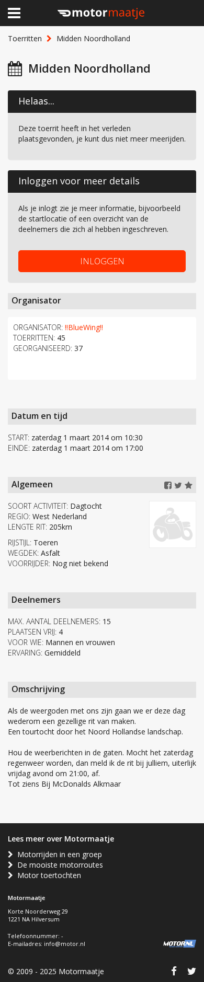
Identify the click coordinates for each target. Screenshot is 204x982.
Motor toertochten (47, 875)
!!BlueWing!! (84, 327)
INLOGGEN (102, 261)
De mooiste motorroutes (58, 865)
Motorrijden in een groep (57, 854)
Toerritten (25, 38)
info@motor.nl (64, 944)
